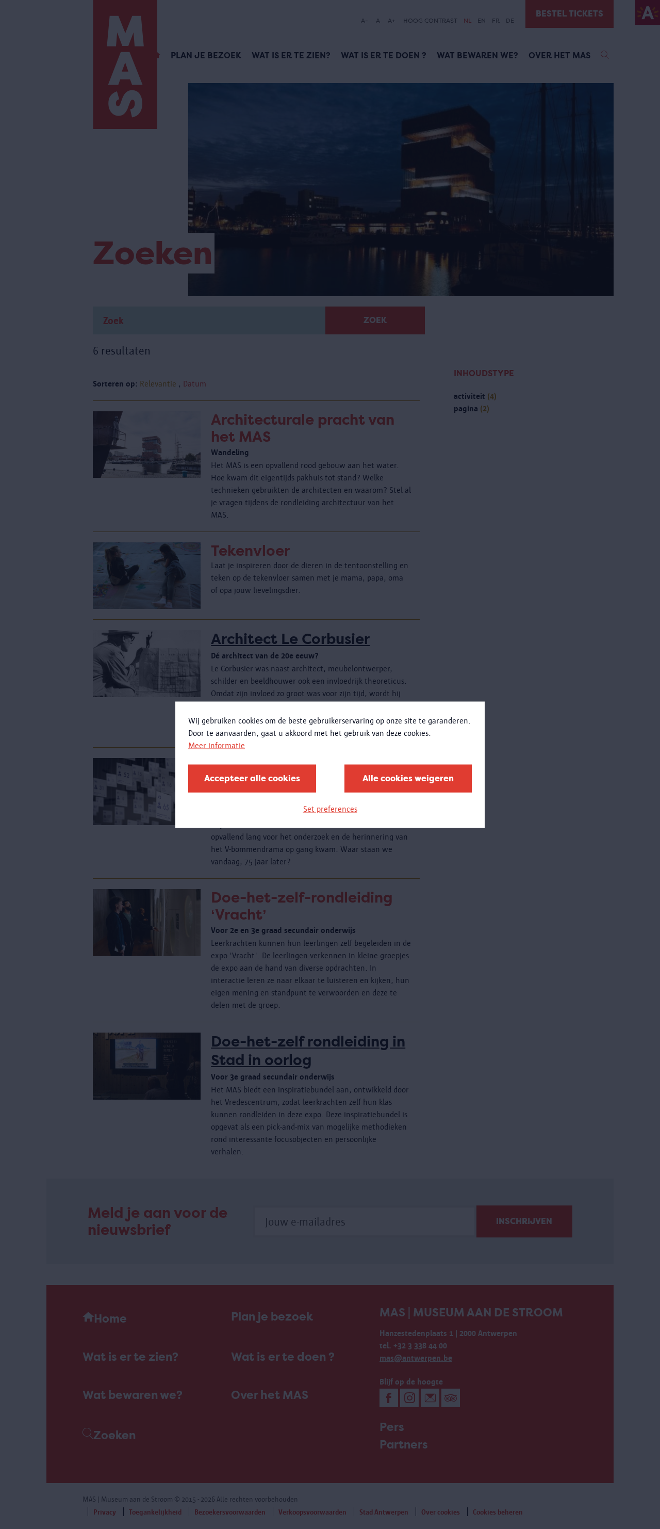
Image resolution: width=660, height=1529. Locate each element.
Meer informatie (216, 745)
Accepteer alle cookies (252, 778)
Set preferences (330, 808)
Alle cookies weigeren (408, 778)
